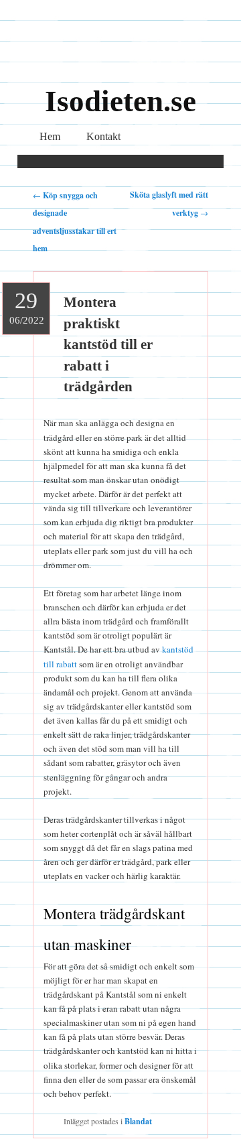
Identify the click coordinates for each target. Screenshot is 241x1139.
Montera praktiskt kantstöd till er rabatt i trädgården (108, 344)
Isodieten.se (120, 101)
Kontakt (103, 136)
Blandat (138, 1121)
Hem (49, 136)
